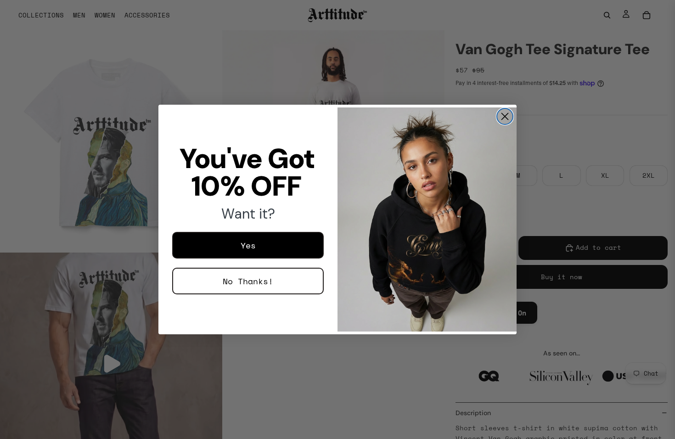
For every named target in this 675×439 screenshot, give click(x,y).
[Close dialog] (505, 116)
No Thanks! (248, 281)
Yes (248, 245)
